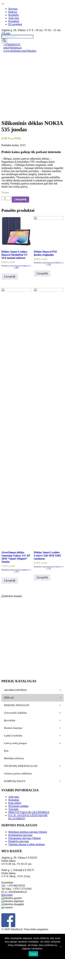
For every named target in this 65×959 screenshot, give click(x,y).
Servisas (12, 8)
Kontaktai (13, 21)
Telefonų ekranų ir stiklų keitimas (26, 844)
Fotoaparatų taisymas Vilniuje (24, 838)
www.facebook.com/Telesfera (19, 50)
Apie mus (13, 18)
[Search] (4, 40)
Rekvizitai (6, 894)
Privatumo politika (18, 806)
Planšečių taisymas (18, 841)
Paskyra (12, 11)
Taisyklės (13, 809)
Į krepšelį (20, 199)
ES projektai (15, 24)
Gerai (33, 953)
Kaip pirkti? (14, 802)
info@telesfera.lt (12, 47)
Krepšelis (13, 14)
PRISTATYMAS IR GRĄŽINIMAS (28, 812)
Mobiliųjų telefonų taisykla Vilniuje (27, 831)
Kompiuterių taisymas (20, 835)
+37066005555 (11, 44)
